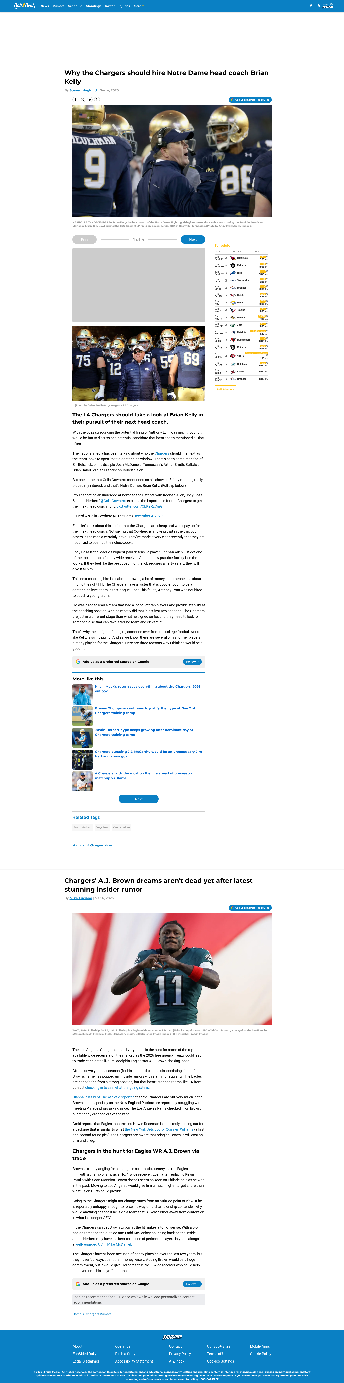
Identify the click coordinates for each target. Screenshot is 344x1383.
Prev (84, 239)
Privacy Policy (180, 1354)
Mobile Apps (260, 1346)
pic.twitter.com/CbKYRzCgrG (139, 506)
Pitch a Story (125, 1354)
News (45, 6)
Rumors (58, 6)
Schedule (75, 6)
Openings (122, 1346)
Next (193, 239)
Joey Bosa (102, 827)
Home (76, 845)
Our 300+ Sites (218, 1346)
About (77, 1346)
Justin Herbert (83, 827)
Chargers (162, 453)
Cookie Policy (260, 1354)
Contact (175, 1346)
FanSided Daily (84, 1354)
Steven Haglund (83, 90)
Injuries (124, 6)
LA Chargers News (99, 845)
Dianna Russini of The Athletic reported (103, 1097)
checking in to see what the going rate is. (117, 1087)
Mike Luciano (81, 898)
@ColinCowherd (113, 501)
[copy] (97, 99)
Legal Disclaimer (86, 1361)
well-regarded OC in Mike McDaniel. (103, 1244)
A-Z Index (176, 1361)
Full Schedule (225, 389)
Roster (110, 6)
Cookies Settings (220, 1361)
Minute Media (51, 1371)
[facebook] (311, 5)
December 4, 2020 (148, 516)
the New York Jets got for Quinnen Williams (159, 1129)
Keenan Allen (121, 827)
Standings (93, 6)
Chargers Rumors (98, 1314)
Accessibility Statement (134, 1361)
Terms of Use (217, 1354)
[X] (319, 5)
